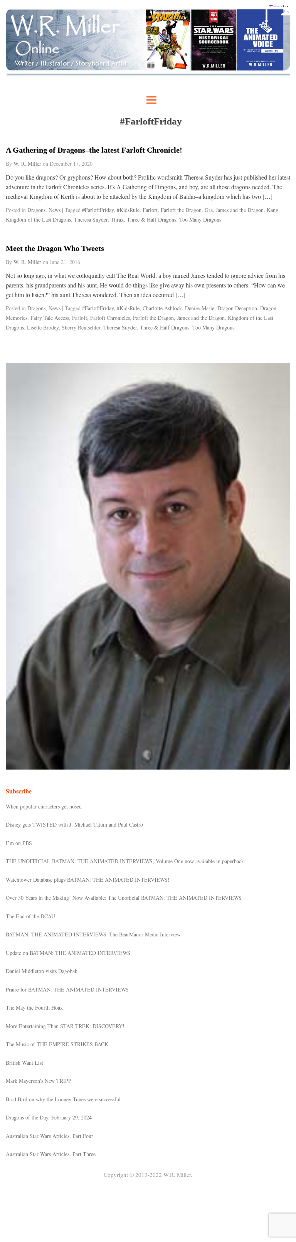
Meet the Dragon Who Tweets (55, 248)
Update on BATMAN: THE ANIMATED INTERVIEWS (68, 952)
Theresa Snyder (91, 219)
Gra (209, 209)
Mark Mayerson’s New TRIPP (38, 1080)
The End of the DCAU (30, 916)
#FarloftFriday (98, 209)
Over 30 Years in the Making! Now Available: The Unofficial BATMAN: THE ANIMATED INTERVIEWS (124, 897)
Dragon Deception (237, 308)
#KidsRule (128, 209)
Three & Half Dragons (151, 219)
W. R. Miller (27, 163)
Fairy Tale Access (49, 317)
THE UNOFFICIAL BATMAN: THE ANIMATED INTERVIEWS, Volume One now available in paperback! (126, 861)
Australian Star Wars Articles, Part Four (49, 1135)
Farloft (150, 209)
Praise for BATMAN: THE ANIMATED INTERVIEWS (67, 989)
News (55, 209)
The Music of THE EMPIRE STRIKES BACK (57, 1044)
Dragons (36, 209)
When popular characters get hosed (44, 806)
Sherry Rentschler (81, 327)
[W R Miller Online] (148, 75)
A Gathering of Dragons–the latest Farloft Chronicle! (94, 150)
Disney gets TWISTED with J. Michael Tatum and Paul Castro (74, 824)
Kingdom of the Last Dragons (38, 219)
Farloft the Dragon (181, 209)
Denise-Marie (199, 308)
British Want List (24, 1062)
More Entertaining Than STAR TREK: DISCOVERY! (65, 1026)
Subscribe (19, 791)
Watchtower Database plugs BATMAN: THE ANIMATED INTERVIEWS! (88, 879)
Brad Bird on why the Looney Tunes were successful (63, 1099)
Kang (272, 209)
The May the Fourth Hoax (34, 1007)
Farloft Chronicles (110, 317)
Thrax (117, 219)
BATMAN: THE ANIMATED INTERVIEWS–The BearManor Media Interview (93, 934)
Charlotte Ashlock (162, 308)
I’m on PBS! (20, 843)
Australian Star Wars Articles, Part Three (51, 1154)
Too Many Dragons (200, 219)
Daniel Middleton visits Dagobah (41, 971)
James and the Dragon (240, 209)
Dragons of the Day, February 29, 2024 (49, 1117)
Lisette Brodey (43, 327)
